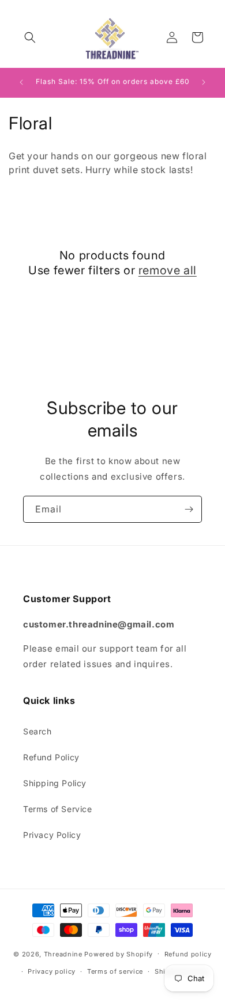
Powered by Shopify (118, 954)
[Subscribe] (188, 509)
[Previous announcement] (21, 82)
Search (37, 731)
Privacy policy (52, 971)
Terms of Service (57, 809)
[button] (30, 37)
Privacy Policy (52, 835)
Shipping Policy (55, 783)
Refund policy (188, 954)
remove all (167, 270)
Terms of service (115, 971)
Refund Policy (51, 757)
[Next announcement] (203, 82)
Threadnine (63, 954)
